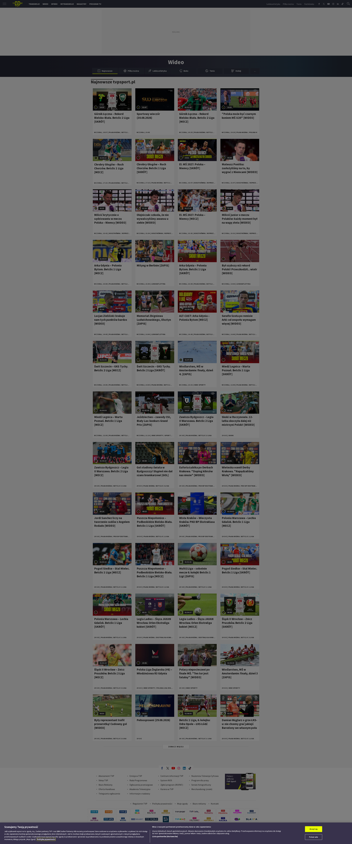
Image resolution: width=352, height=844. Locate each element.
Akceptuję (314, 829)
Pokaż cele (313, 837)
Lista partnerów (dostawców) (165, 836)
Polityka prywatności (46, 839)
